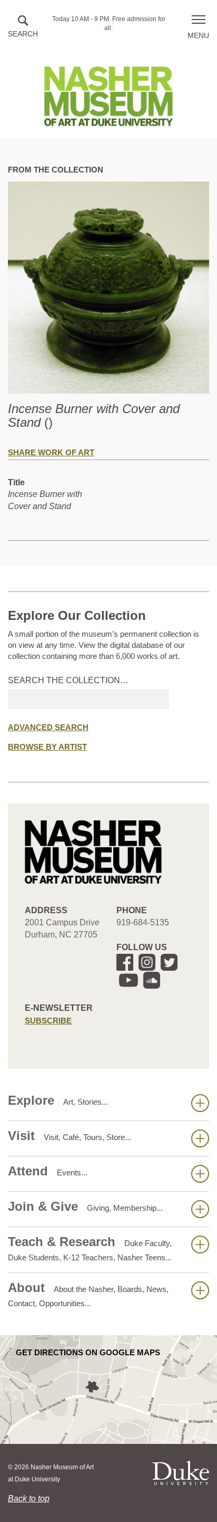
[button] (23, 27)
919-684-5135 (142, 922)
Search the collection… (68, 680)
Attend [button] (47, 1171)
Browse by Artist (47, 746)
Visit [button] (69, 1135)
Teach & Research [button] (90, 1248)
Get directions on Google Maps (88, 1352)
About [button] (88, 1294)
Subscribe (48, 1020)
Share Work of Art (51, 452)
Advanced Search (48, 727)
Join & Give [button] (85, 1206)
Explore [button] (58, 1100)
